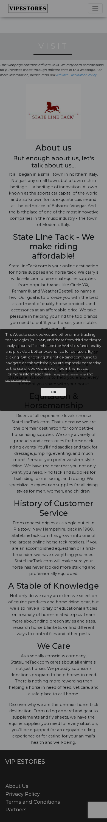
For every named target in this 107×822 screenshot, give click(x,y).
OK (53, 392)
